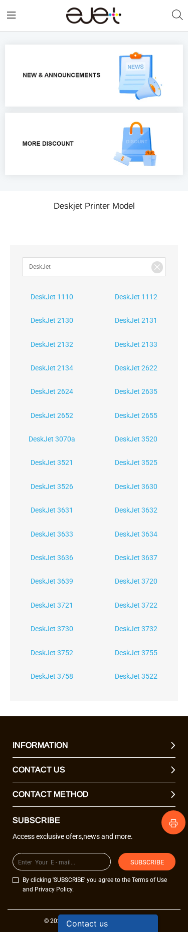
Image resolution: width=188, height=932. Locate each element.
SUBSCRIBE (147, 862)
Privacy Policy (53, 889)
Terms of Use (149, 879)
